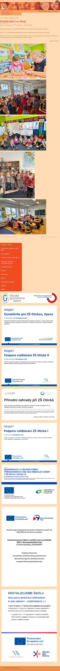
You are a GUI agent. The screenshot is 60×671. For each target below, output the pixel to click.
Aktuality (6, 18)
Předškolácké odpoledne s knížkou (49, 237)
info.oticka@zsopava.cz (7, 14)
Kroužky (3, 270)
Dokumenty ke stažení (7, 282)
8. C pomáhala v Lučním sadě (8, 237)
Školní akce (4, 274)
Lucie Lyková (19, 25)
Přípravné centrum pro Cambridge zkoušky (7, 262)
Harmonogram (5, 254)
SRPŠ (3, 289)
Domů (1, 18)
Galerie (3, 278)
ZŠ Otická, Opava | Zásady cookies (13, 667)
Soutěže (3, 285)
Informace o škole (6, 244)
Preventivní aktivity (6, 267)
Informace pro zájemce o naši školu (9, 249)
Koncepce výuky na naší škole (10, 257)
